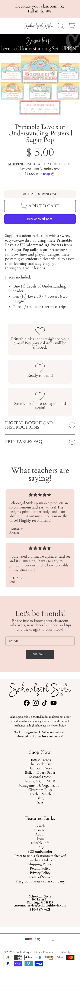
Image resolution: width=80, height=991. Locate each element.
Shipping (16, 164)
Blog (40, 798)
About (40, 835)
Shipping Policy (40, 864)
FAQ (40, 847)
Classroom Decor (40, 768)
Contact (40, 830)
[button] (8, 26)
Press (40, 839)
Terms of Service (40, 877)
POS (35, 952)
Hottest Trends (40, 760)
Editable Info (40, 843)
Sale (40, 802)
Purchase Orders (40, 860)
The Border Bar (40, 764)
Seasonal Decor (40, 777)
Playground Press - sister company (40, 881)
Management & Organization (40, 786)
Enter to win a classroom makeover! (40, 856)
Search (40, 826)
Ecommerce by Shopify (57, 952)
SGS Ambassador (40, 852)
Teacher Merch (40, 794)
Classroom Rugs (40, 790)
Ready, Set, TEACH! (40, 781)
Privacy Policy (40, 873)
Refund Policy (40, 869)
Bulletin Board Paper (40, 773)
